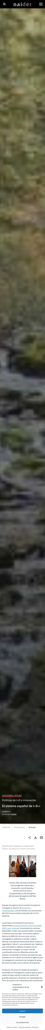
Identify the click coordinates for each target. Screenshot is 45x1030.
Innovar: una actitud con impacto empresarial (18, 849)
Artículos (32, 827)
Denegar (22, 1017)
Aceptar (22, 1011)
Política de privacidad (24, 1027)
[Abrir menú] (41, 4)
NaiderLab (6, 827)
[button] (42, 987)
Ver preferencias (22, 1022)
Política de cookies (12, 1027)
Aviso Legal (35, 1027)
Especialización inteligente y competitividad (17, 846)
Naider (14, 814)
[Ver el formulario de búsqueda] (4, 4)
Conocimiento (19, 827)
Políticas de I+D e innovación (19, 800)
